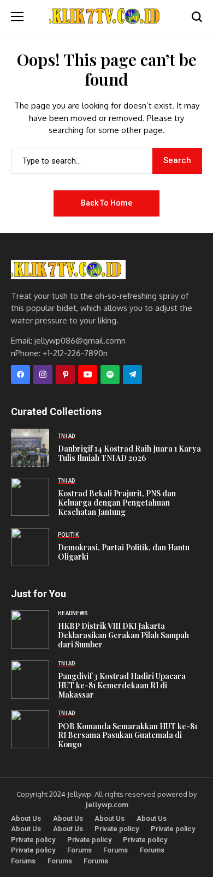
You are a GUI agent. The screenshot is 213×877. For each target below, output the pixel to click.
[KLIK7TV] (68, 269)
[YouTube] (87, 374)
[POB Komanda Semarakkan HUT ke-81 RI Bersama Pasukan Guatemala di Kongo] (30, 729)
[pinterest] (65, 374)
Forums (79, 850)
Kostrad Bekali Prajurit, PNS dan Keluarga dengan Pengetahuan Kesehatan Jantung (117, 502)
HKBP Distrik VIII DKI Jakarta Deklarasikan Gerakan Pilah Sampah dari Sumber (123, 635)
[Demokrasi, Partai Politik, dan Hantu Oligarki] (30, 547)
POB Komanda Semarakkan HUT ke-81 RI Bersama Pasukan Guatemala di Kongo (127, 735)
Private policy (116, 829)
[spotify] (110, 374)
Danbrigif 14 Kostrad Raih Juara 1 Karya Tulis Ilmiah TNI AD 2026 (129, 453)
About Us (26, 818)
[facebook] (20, 374)
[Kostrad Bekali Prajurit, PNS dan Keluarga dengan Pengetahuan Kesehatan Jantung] (30, 497)
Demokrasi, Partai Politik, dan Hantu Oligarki (124, 552)
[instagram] (42, 374)
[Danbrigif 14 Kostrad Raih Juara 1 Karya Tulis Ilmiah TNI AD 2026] (30, 448)
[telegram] (132, 374)
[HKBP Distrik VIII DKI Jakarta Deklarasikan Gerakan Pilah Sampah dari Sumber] (30, 629)
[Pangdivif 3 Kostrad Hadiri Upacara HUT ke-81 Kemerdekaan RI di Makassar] (30, 679)
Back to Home (106, 203)
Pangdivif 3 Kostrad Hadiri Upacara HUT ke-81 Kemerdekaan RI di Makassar (122, 685)
